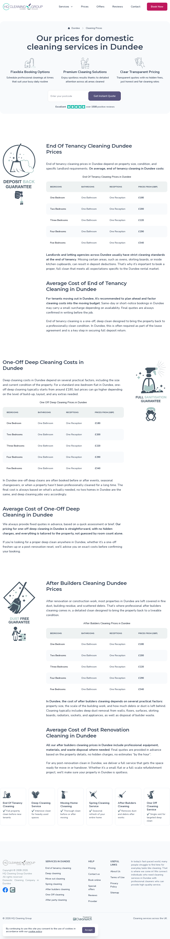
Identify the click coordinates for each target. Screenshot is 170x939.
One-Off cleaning (54, 894)
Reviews (117, 6)
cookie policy (35, 931)
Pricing (91, 868)
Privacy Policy (114, 885)
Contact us (94, 874)
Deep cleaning (53, 873)
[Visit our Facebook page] (5, 890)
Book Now (157, 6)
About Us (115, 871)
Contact (135, 6)
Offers (100, 6)
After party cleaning (56, 900)
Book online (94, 880)
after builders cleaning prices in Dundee (85, 745)
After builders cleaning (57, 889)
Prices (84, 6)
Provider (92, 901)
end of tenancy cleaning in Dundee (131, 169)
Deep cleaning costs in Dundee (24, 380)
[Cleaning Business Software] (82, 918)
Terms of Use (117, 877)
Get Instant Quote (105, 96)
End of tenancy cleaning (58, 868)
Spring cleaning (53, 884)
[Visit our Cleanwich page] (12, 890)
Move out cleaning (55, 878)
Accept (88, 930)
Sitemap (114, 892)
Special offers (92, 887)
